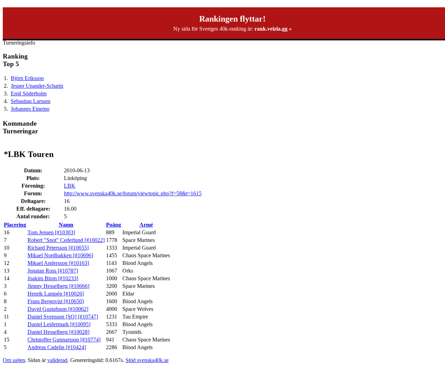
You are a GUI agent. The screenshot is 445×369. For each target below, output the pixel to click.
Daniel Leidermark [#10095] (58, 324)
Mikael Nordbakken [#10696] (60, 255)
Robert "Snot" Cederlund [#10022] (66, 240)
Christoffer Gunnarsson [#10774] (63, 340)
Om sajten (14, 360)
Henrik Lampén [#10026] (55, 294)
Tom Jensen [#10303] (51, 232)
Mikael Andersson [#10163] (58, 263)
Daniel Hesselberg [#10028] (58, 332)
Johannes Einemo (30, 109)
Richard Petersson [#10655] (58, 248)
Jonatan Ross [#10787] (52, 271)
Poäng (113, 225)
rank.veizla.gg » (273, 29)
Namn (66, 225)
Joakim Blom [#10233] (52, 278)
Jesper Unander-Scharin (37, 86)
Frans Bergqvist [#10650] (55, 301)
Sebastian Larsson (30, 101)
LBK (69, 186)
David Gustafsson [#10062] (57, 309)
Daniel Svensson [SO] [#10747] (62, 317)
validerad (57, 360)
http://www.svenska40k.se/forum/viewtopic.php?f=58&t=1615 (133, 193)
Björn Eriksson (27, 78)
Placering (15, 225)
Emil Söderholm (29, 93)
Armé (146, 225)
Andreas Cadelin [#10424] (56, 347)
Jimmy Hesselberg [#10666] (58, 286)
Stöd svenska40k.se (147, 360)
